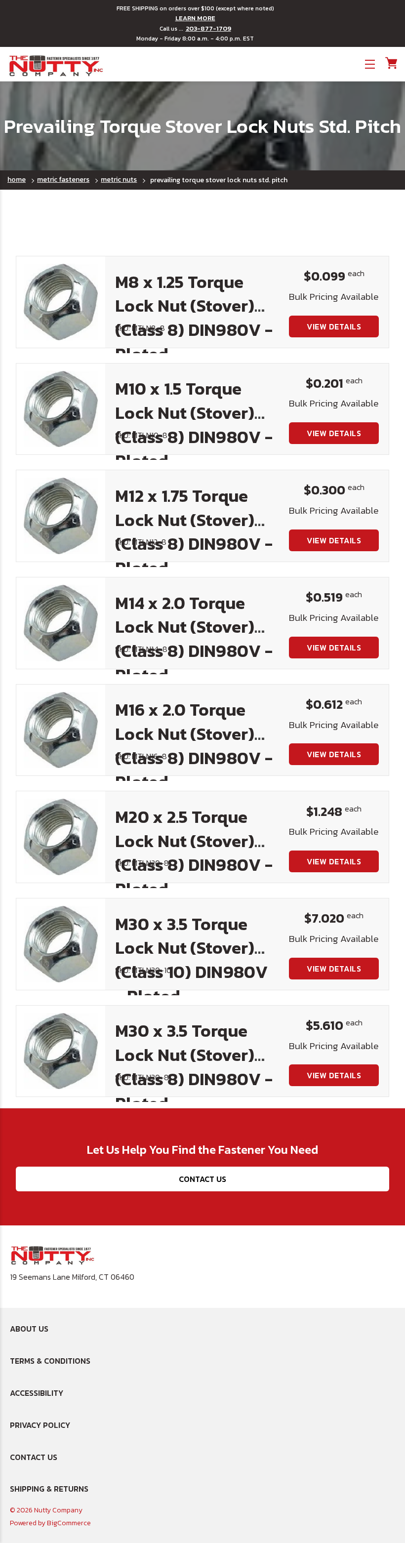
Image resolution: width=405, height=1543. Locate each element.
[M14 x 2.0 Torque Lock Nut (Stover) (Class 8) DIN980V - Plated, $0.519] (60, 623)
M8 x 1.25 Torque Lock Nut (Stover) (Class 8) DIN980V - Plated (194, 318)
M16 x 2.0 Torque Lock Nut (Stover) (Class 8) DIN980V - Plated (194, 746)
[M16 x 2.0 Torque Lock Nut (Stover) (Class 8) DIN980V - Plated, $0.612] (60, 730)
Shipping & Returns (49, 1489)
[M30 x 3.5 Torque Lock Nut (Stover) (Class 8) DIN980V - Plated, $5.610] (60, 1051)
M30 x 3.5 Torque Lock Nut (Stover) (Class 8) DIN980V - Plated (194, 1067)
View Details (334, 326)
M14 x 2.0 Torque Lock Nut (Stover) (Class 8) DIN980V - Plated (194, 639)
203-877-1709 (208, 29)
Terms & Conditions (50, 1361)
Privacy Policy (40, 1425)
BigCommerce (69, 1523)
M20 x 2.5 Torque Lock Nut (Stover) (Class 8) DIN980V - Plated (194, 853)
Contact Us (202, 1179)
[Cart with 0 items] (390, 63)
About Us (29, 1329)
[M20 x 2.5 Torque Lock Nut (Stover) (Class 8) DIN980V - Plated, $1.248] (60, 837)
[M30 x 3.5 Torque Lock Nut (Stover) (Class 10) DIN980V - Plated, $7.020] (60, 944)
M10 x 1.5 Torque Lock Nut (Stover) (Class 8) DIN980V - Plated (194, 425)
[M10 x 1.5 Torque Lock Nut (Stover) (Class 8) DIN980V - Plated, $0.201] (60, 409)
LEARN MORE (195, 18)
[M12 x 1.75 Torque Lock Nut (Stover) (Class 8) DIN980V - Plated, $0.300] (60, 516)
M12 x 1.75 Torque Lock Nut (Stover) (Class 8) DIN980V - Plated (194, 532)
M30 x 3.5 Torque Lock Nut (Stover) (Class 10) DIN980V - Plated (191, 960)
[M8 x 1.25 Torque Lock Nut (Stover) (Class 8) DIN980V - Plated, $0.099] (60, 302)
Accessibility (36, 1393)
